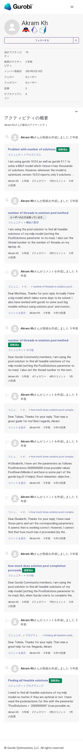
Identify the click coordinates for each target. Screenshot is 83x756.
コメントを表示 (17, 312)
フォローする (42, 40)
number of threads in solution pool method (38, 213)
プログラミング (34, 635)
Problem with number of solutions (32, 149)
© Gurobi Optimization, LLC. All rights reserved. (34, 748)
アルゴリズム (33, 154)
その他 (28, 286)
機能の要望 (32, 222)
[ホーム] (18, 6)
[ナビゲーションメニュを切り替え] (72, 7)
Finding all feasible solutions (61, 635)
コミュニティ (15, 154)
